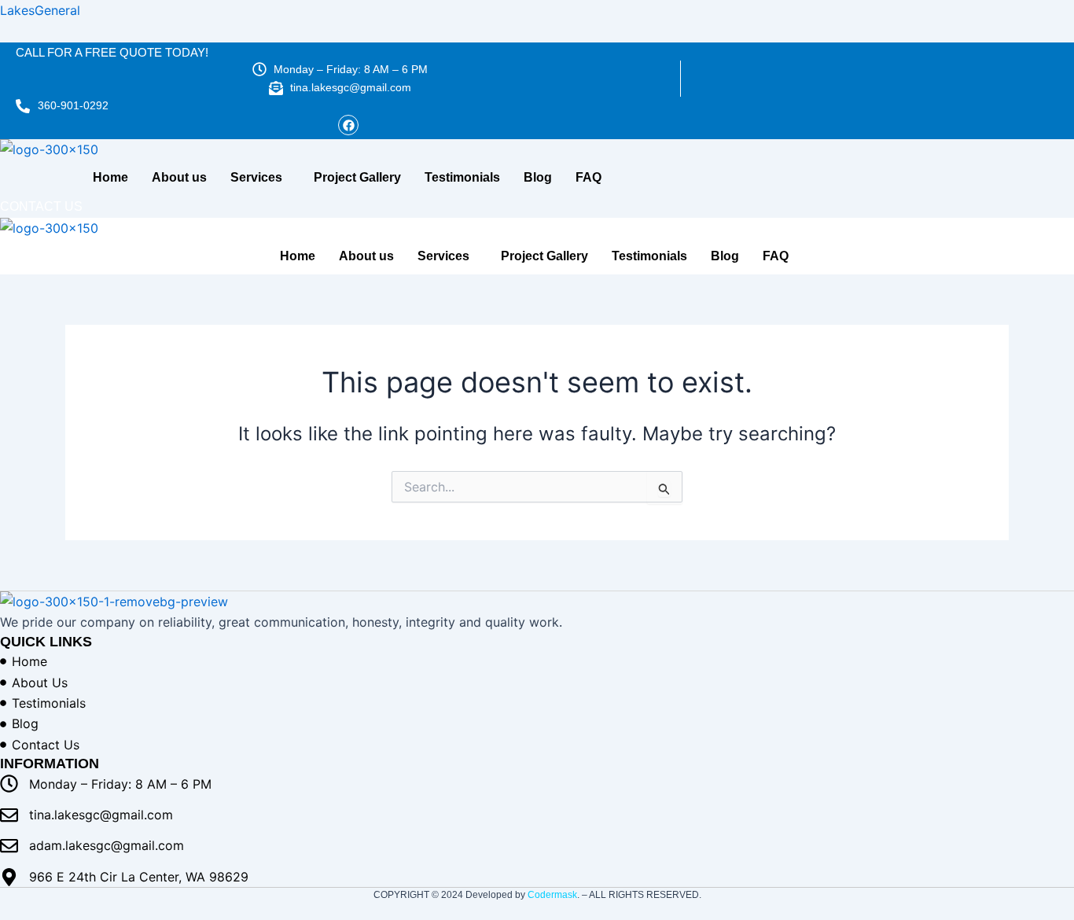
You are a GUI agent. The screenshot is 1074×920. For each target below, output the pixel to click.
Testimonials (462, 177)
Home (110, 177)
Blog (538, 177)
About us (179, 177)
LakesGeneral (40, 10)
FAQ (588, 177)
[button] (260, 178)
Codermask (552, 894)
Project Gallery (357, 177)
